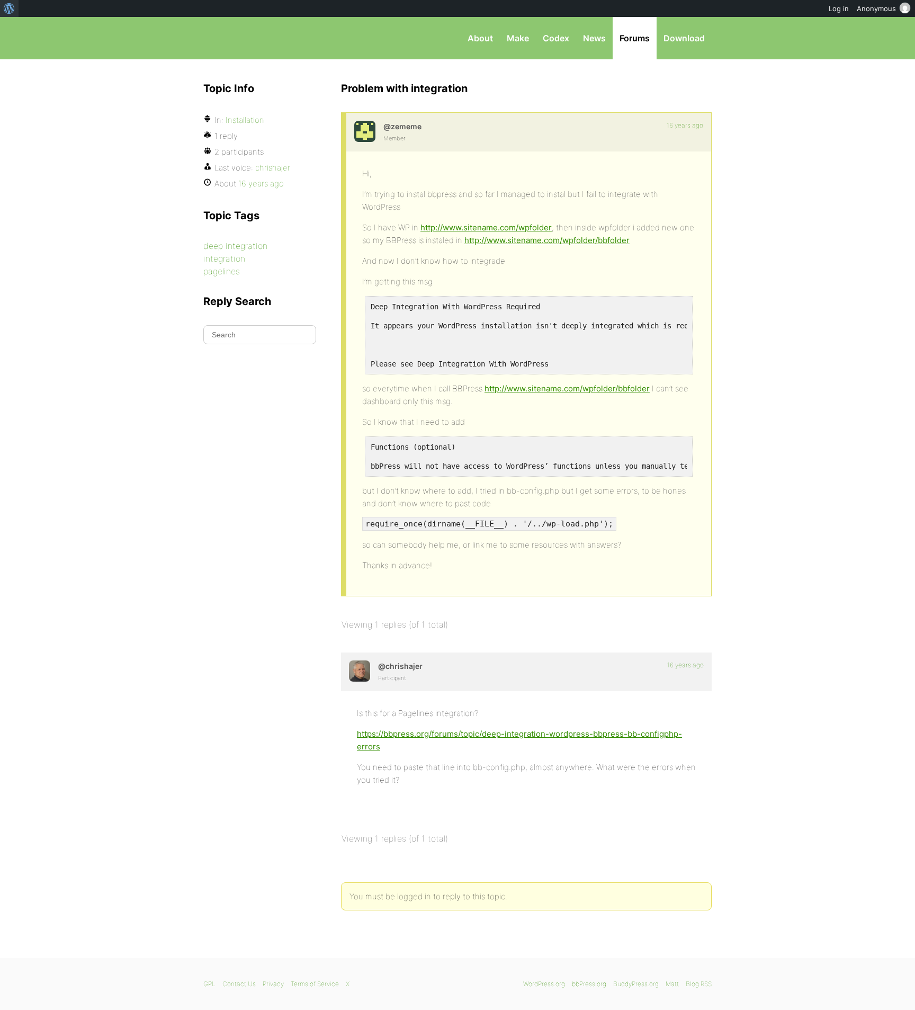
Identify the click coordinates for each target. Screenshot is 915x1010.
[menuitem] (9, 8)
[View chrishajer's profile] (359, 671)
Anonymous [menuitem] (876, 8)
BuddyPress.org (636, 984)
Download (684, 38)
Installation (245, 120)
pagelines (221, 271)
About (480, 38)
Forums (635, 38)
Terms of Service (315, 984)
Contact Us (239, 984)
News (594, 38)
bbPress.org (258, 38)
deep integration (235, 245)
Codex (556, 38)
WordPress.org (544, 984)
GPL (209, 984)
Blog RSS (699, 984)
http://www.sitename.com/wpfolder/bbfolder (547, 240)
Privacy (273, 984)
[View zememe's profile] (364, 131)
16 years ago (685, 125)
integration (224, 258)
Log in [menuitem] (839, 8)
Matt (672, 984)
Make (518, 38)
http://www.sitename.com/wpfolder (486, 227)
